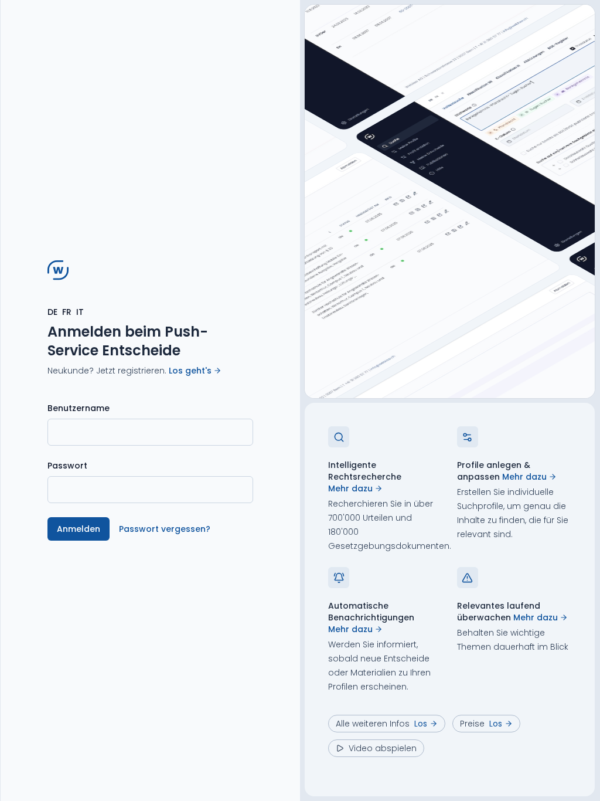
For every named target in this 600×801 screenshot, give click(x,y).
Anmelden (78, 529)
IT (80, 312)
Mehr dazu (350, 488)
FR (66, 312)
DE (52, 312)
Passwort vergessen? (164, 529)
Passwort (67, 465)
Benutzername (78, 408)
